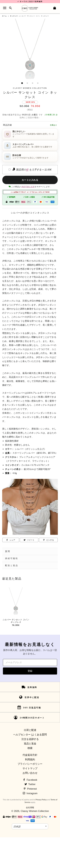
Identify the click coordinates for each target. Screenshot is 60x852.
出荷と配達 (30, 730)
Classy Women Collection (35, 811)
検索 (30, 748)
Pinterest (31, 788)
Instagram (31, 793)
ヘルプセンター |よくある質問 (30, 734)
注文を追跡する (30, 739)
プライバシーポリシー (30, 764)
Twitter (32, 784)
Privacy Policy (41, 800)
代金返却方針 (30, 755)
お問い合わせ (30, 773)
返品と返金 (30, 743)
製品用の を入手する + (33, 169)
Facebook (31, 779)
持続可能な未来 (28, 187)
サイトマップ (30, 768)
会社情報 (30, 807)
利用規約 (30, 759)
